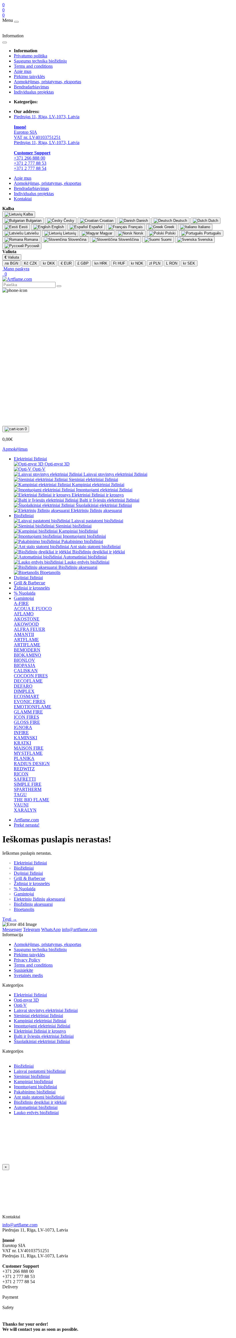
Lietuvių (69, 233)
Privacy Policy (27, 959)
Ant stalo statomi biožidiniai (39, 1097)
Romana (30, 239)
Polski (170, 233)
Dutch (212, 220)
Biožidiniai (24, 515)
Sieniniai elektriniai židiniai (38, 1015)
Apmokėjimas (15, 449)
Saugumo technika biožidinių (40, 61)
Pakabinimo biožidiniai (35, 1091)
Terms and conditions (33, 66)
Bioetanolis (24, 909)
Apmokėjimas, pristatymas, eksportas (47, 81)
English (57, 227)
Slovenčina (76, 239)
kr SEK (189, 263)
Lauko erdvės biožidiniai (36, 1112)
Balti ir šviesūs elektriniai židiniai (44, 1036)
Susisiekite (23, 970)
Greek (168, 227)
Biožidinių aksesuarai (33, 904)
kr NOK (137, 263)
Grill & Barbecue (29, 582)
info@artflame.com (19, 1224)
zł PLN (154, 263)
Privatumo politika (30, 55)
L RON (171, 263)
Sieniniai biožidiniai (32, 1076)
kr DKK (49, 263)
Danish (141, 220)
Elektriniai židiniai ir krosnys (40, 1031)
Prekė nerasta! (26, 825)
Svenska (204, 239)
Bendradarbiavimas (31, 86)
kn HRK (100, 263)
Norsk (137, 233)
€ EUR (66, 263)
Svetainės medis (28, 975)
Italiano (203, 227)
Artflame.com (26, 819)
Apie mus (22, 71)
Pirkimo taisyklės (29, 76)
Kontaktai (23, 198)
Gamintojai (24, 598)
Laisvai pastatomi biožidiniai (40, 1071)
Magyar (105, 233)
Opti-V (20, 1005)
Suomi (166, 239)
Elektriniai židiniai (30, 458)
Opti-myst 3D (26, 1000)
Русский (31, 246)
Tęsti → (9, 919)
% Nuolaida (24, 593)
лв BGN (11, 263)
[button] (15, 268)
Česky (68, 220)
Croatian (105, 220)
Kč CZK (30, 263)
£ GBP (83, 263)
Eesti (23, 227)
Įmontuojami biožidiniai (35, 1086)
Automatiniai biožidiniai (36, 1107)
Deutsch (179, 220)
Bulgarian (33, 220)
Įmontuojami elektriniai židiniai (42, 1025)
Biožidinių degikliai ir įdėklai (40, 1102)
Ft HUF (119, 263)
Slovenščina (128, 239)
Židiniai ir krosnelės (32, 587)
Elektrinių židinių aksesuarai (39, 899)
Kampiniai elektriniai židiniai (40, 1020)
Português (212, 233)
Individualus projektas (34, 92)
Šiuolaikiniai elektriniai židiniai (42, 1041)
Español (95, 227)
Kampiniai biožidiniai (33, 1081)
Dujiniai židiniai (28, 577)
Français (135, 227)
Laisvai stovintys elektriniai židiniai (46, 1010)
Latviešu (31, 233)
